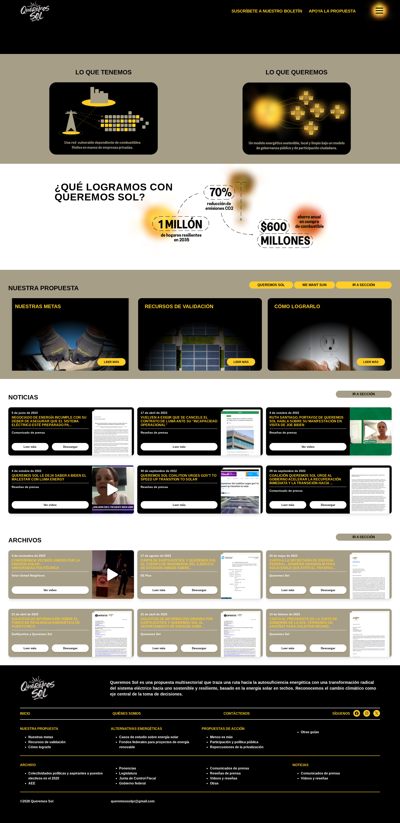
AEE (31, 783)
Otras (214, 783)
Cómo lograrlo (39, 747)
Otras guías (310, 732)
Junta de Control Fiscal (137, 778)
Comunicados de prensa (229, 768)
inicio (25, 713)
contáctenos (237, 713)
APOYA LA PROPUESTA (332, 11)
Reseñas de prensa (225, 773)
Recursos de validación (47, 742)
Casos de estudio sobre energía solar (148, 737)
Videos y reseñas (223, 778)
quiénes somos (126, 713)
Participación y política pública (234, 742)
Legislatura (128, 773)
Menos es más (221, 737)
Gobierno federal (132, 783)
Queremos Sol (42, 801)
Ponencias (127, 768)
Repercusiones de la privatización (237, 747)
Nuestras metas (40, 737)
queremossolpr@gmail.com (133, 801)
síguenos (341, 713)
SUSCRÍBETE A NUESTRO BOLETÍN (266, 11)
